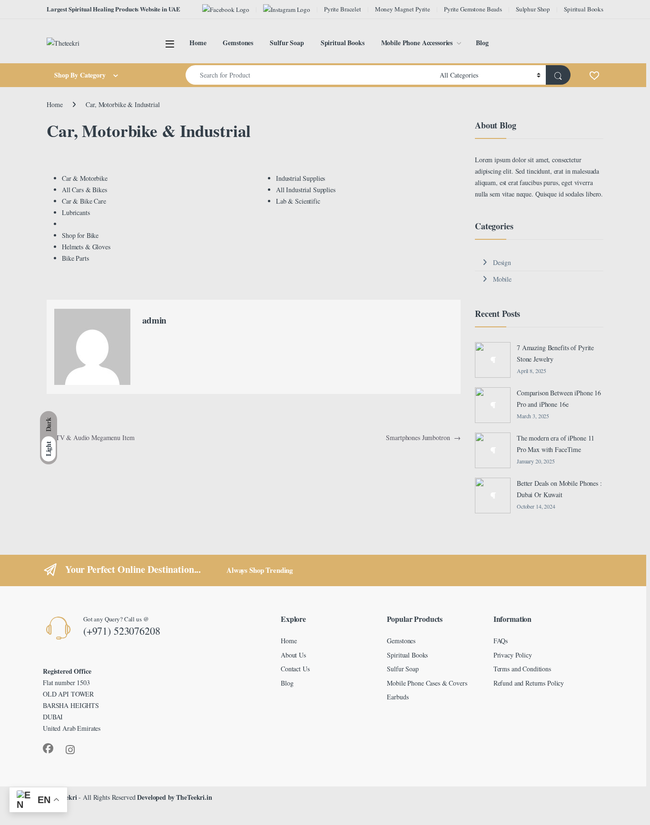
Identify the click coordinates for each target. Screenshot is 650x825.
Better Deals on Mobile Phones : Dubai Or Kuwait (559, 489)
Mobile (502, 279)
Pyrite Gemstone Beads (473, 9)
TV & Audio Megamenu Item (90, 437)
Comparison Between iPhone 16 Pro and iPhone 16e (559, 398)
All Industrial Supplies (305, 189)
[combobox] (310, 75)
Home (197, 43)
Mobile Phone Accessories (417, 43)
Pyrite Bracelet (342, 9)
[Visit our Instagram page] (286, 9)
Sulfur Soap (287, 43)
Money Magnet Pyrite (402, 9)
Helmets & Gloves (86, 246)
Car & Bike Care (84, 201)
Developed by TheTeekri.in (174, 797)
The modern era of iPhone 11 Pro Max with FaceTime (555, 443)
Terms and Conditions (522, 668)
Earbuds (397, 696)
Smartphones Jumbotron (423, 437)
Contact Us (295, 668)
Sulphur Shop (533, 9)
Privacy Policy (512, 654)
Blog (482, 43)
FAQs (500, 640)
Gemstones (238, 43)
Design (502, 262)
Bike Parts (75, 258)
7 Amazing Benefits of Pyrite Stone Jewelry (555, 353)
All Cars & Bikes (84, 189)
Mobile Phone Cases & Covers (427, 683)
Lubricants (76, 212)
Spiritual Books (583, 9)
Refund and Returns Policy (528, 683)
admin (154, 320)
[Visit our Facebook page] (225, 9)
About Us (293, 654)
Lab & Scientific (298, 201)
